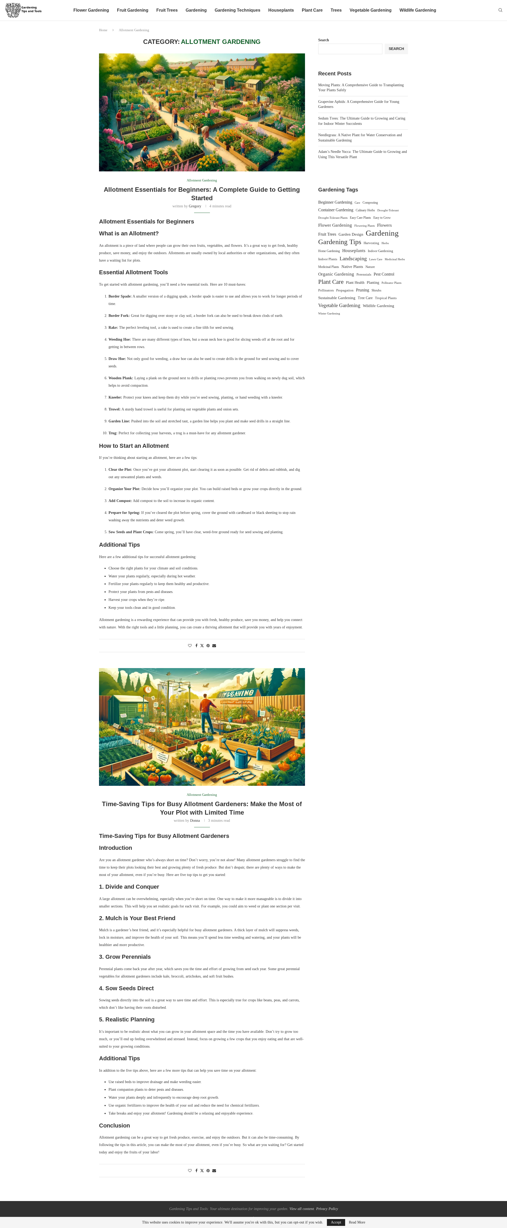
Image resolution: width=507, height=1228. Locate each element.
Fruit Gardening (132, 10)
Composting (370, 202)
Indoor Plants (327, 259)
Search (323, 40)
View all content (301, 1209)
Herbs (385, 243)
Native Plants (352, 266)
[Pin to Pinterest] (208, 646)
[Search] (500, 10)
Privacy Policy (327, 1209)
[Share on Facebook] (196, 646)
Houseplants (281, 10)
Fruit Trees (167, 10)
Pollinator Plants (391, 282)
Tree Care (365, 298)
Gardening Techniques (237, 10)
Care (357, 202)
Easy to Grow (382, 218)
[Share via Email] (214, 646)
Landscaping (353, 258)
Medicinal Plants (328, 267)
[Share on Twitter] (202, 645)
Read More (357, 1222)
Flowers (384, 225)
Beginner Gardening (335, 202)
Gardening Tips (339, 242)
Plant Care (312, 10)
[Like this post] (190, 646)
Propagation (345, 290)
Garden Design (351, 234)
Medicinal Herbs (395, 259)
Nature (370, 267)
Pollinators (326, 290)
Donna (195, 821)
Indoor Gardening (380, 251)
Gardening (196, 10)
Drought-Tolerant (388, 210)
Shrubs (376, 290)
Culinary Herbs (365, 210)
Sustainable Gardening (336, 298)
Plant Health (355, 282)
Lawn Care (375, 259)
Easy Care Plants (360, 217)
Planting (373, 282)
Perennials (363, 274)
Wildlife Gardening (418, 10)
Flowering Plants (364, 225)
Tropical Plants (386, 298)
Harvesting (371, 243)
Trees (336, 10)
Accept (336, 1222)
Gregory (195, 206)
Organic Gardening (336, 274)
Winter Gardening (329, 313)
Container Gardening (335, 210)
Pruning (362, 290)
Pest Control (384, 274)
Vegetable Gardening (371, 10)
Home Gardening (329, 251)
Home (103, 30)
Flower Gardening (91, 10)
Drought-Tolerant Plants (333, 217)
